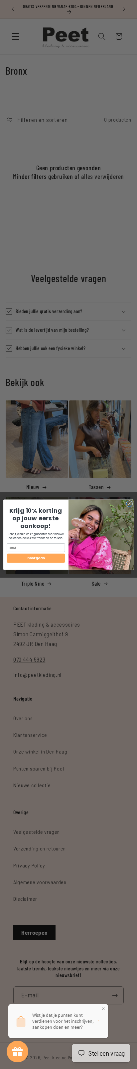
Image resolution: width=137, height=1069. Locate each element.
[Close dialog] (129, 504)
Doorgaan (36, 558)
